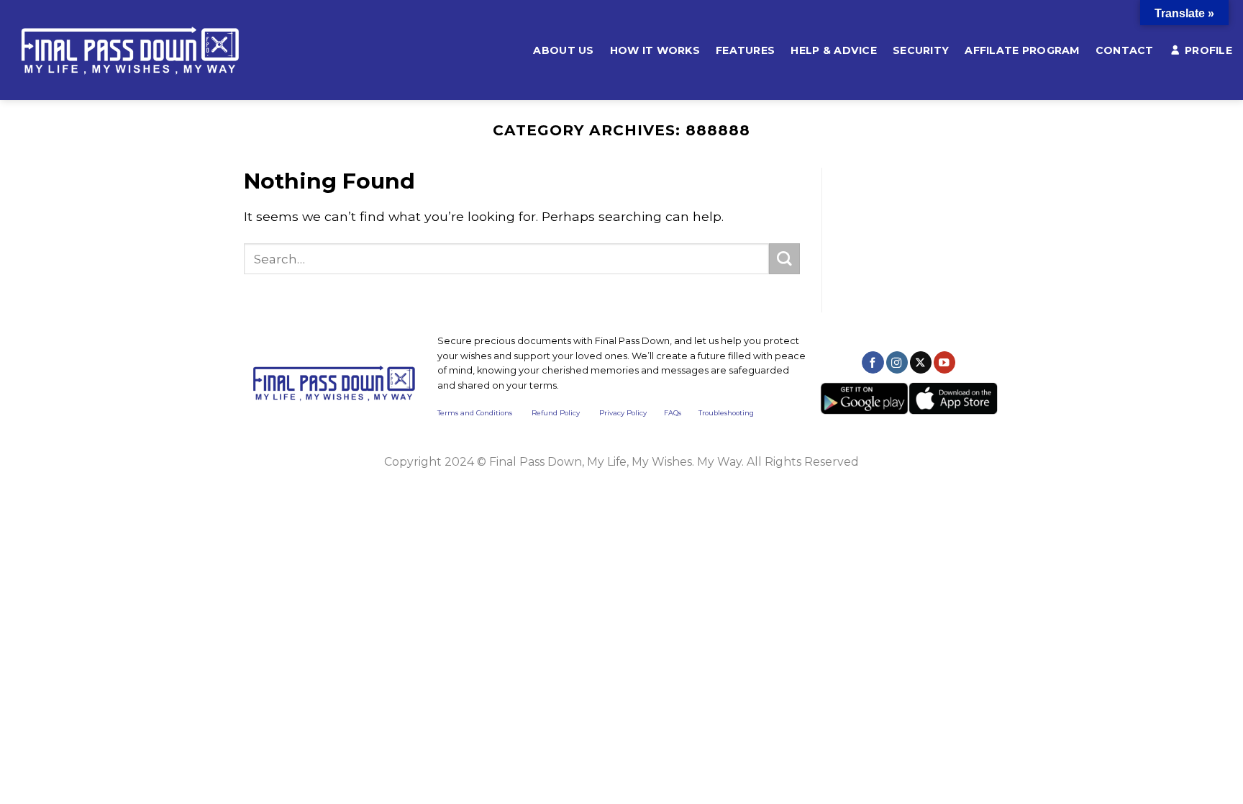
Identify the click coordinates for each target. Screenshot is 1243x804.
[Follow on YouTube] (944, 362)
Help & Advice (834, 50)
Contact (1125, 50)
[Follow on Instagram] (897, 362)
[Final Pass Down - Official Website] (152, 50)
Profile (1208, 50)
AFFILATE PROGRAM (1022, 50)
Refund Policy (556, 413)
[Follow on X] (921, 362)
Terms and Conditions (484, 413)
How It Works (655, 50)
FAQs (672, 413)
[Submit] (784, 258)
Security (921, 50)
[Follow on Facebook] (872, 362)
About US (563, 50)
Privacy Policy (623, 413)
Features (745, 50)
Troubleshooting (726, 413)
